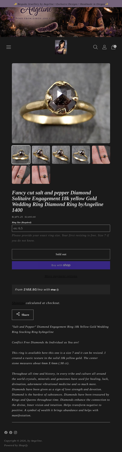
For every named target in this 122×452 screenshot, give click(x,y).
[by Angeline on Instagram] (15, 433)
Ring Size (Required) (21, 222)
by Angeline (35, 440)
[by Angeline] (61, 47)
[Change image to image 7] (41, 175)
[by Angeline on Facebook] (6, 433)
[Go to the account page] (104, 47)
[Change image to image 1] (21, 155)
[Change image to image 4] (81, 155)
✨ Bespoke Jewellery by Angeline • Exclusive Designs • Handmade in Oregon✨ (61, 4)
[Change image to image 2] (41, 155)
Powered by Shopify (16, 445)
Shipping (18, 303)
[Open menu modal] (8, 47)
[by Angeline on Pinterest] (10, 433)
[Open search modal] (95, 47)
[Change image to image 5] (101, 155)
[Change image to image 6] (21, 175)
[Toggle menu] (7, 12)
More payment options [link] (61, 276)
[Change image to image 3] (61, 155)
